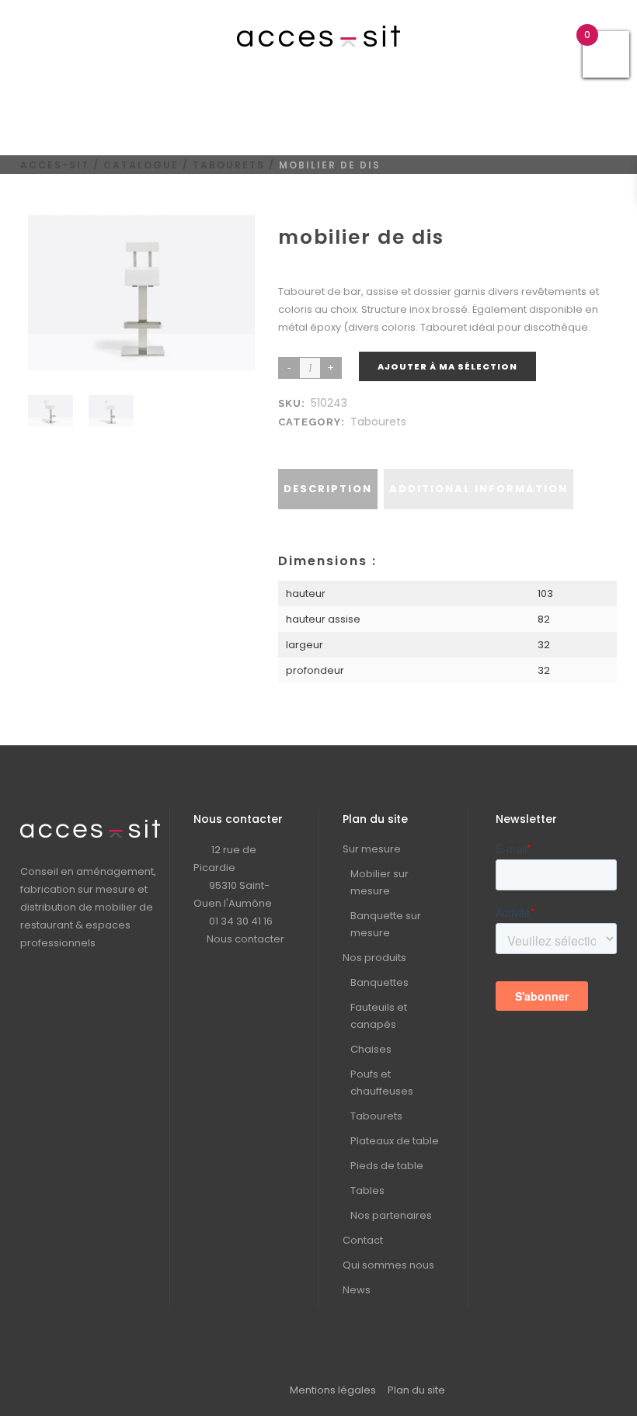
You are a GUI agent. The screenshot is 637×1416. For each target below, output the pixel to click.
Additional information (478, 488)
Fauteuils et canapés (378, 1016)
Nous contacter (245, 939)
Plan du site (416, 1390)
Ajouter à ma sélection (447, 366)
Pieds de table (386, 1165)
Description (328, 488)
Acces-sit (54, 165)
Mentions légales (333, 1390)
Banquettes (379, 982)
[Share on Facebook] (289, 440)
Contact (363, 1240)
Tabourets (229, 165)
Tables (367, 1190)
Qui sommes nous (388, 1265)
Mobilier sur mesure (379, 882)
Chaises (371, 1049)
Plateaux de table (394, 1140)
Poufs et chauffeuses (381, 1082)
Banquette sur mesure (385, 924)
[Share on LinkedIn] (304, 440)
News (357, 1289)
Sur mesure (372, 849)
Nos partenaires (391, 1215)
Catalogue (141, 165)
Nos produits (374, 957)
